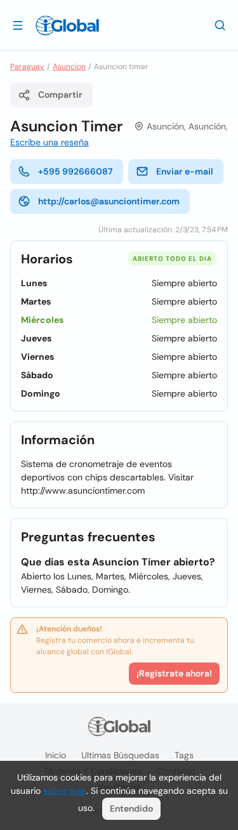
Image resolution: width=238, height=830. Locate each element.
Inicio (55, 755)
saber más (64, 790)
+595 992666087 (75, 171)
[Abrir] (17, 24)
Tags (184, 755)
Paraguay (27, 67)
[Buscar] (220, 24)
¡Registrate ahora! (174, 673)
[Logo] (67, 25)
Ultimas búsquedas (120, 755)
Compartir (60, 94)
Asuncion (69, 67)
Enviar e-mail (184, 171)
